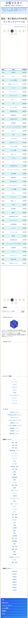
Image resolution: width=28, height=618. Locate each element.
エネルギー (14, 519)
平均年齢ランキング (14, 431)
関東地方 (14, 582)
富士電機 (13, 173)
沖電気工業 (13, 259)
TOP (3, 599)
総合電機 (14, 535)
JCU (13, 103)
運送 (14, 543)
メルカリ (14, 384)
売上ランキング (14, 417)
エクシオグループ (13, 185)
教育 (14, 480)
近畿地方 (14, 579)
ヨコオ (13, 193)
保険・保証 (14, 448)
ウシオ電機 (13, 189)
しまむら (14, 390)
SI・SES (15, 464)
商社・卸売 (14, 562)
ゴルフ (14, 511)
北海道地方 (14, 571)
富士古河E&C (13, 181)
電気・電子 (14, 538)
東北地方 (14, 574)
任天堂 (14, 392)
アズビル (13, 158)
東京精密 (13, 123)
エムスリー (14, 398)
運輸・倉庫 (14, 549)
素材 (14, 533)
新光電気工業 (13, 239)
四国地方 (14, 587)
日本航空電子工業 (13, 216)
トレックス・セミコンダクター (13, 127)
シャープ (14, 400)
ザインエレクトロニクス (13, 169)
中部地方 (14, 584)
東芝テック (13, 201)
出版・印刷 (14, 469)
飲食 (14, 501)
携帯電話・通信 (14, 466)
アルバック (13, 130)
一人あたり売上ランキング (14, 420)
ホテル (14, 506)
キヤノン (13, 99)
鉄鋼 (14, 525)
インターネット (14, 453)
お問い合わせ (5, 602)
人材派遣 (14, 496)
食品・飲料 (14, 514)
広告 (14, 461)
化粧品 (14, 488)
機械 (14, 474)
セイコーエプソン (13, 91)
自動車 (14, 472)
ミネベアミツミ (13, 255)
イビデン (13, 251)
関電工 (13, 212)
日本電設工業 (13, 165)
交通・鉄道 (14, 546)
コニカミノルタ (13, 232)
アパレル (14, 482)
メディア (14, 458)
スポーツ (14, 493)
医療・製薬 (14, 485)
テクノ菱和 (13, 150)
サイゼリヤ (14, 387)
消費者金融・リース (14, 450)
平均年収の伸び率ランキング (14, 415)
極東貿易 (13, 177)
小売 (14, 559)
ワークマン (14, 382)
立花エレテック (13, 142)
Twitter (3, 613)
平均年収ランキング (14, 412)
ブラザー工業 (13, 146)
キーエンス (14, 403)
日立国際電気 (13, 224)
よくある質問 (5, 608)
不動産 (14, 554)
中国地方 (14, 576)
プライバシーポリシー (7, 605)
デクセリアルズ (13, 95)
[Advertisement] (14, 52)
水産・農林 (14, 517)
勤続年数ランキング (14, 433)
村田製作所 (13, 115)
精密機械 (14, 541)
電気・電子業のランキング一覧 (18, 9)
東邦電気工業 (13, 111)
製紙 (14, 530)
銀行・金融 (14, 442)
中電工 (13, 204)
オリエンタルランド (14, 395)
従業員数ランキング (14, 428)
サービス (14, 509)
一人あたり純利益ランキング (14, 425)
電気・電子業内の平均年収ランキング (13, 10)
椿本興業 (13, 208)
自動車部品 (14, 477)
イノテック (13, 88)
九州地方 (14, 590)
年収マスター (14, 3)
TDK (13, 134)
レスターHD (13, 138)
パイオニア (13, 197)
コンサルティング (14, 498)
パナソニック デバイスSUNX (13, 243)
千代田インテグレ (13, 263)
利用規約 (4, 610)
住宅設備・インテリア (14, 557)
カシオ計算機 (13, 80)
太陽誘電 (13, 247)
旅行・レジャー (14, 503)
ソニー (14, 379)
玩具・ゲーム (14, 490)
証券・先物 (14, 445)
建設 (14, 551)
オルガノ (13, 76)
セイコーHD (13, 107)
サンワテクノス (13, 220)
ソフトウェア (14, 456)
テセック (13, 228)
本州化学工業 (13, 119)
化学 (14, 522)
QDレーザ (13, 154)
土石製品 (14, 527)
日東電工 (13, 72)
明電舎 (13, 236)
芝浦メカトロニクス (13, 84)
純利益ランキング (14, 423)
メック (13, 162)
